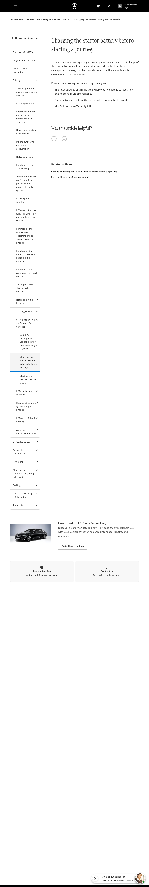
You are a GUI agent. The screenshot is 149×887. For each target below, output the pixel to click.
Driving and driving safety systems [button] (23, 495)
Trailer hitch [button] (19, 505)
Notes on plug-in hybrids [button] (25, 301)
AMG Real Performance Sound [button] (26, 431)
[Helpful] (54, 138)
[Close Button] (110, 878)
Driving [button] (16, 80)
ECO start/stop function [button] (24, 393)
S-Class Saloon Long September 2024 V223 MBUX (48, 19)
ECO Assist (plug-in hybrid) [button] (26, 420)
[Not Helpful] (64, 138)
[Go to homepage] (74, 6)
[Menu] (15, 6)
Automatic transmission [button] (19, 452)
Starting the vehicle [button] (26, 311)
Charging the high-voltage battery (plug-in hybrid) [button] (24, 474)
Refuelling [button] (18, 461)
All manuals (16, 19)
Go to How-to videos (73, 546)
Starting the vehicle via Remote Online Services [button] (26, 323)
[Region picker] (109, 6)
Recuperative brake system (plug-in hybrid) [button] (26, 406)
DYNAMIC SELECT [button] (22, 441)
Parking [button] (17, 485)
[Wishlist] (98, 6)
